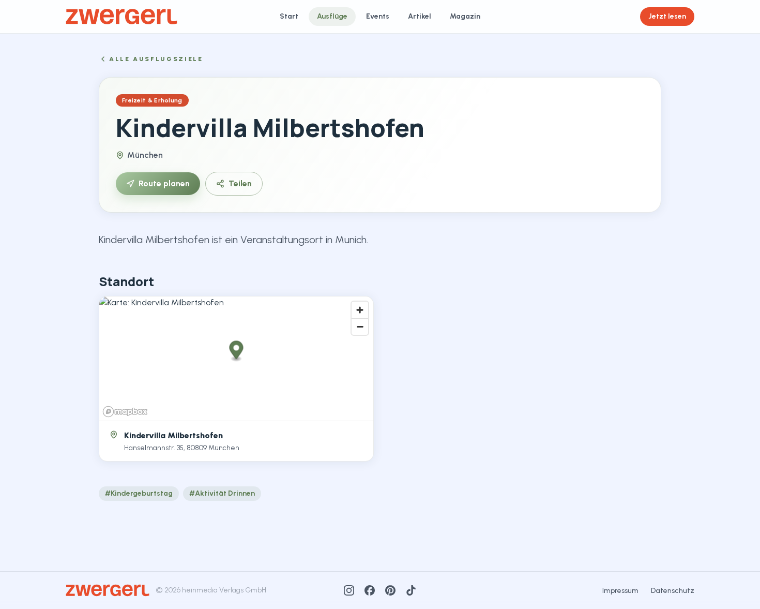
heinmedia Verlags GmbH (224, 590)
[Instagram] (349, 590)
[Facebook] (369, 590)
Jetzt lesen (667, 16)
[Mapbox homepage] (125, 412)
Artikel (419, 16)
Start (289, 16)
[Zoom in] (360, 310)
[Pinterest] (390, 590)
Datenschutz (672, 590)
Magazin (465, 16)
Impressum (620, 590)
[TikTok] (411, 590)
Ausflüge (332, 16)
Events (377, 16)
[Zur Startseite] (121, 16)
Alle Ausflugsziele (156, 59)
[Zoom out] (360, 326)
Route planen (164, 183)
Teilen (240, 183)
